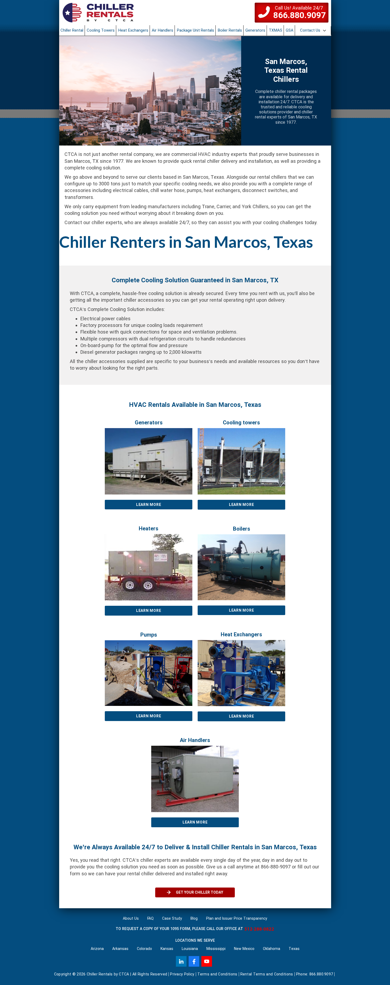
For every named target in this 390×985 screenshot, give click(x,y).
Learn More (148, 504)
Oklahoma (271, 948)
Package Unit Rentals (195, 30)
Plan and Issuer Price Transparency (236, 918)
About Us (131, 918)
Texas (294, 948)
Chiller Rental (71, 30)
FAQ (150, 918)
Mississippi (216, 948)
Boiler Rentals (230, 30)
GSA (289, 30)
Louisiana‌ (190, 948)
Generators (255, 30)
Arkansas (120, 948)
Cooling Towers (101, 30)
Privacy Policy (182, 974)
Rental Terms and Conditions (266, 974)
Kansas (167, 948)
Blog (194, 918)
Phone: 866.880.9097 (314, 974)
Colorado (144, 948)
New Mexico (244, 948)
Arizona (97, 948)
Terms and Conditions (217, 974)
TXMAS (275, 30)
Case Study (172, 918)
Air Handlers (162, 30)
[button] (313, 30)
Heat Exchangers (133, 30)
